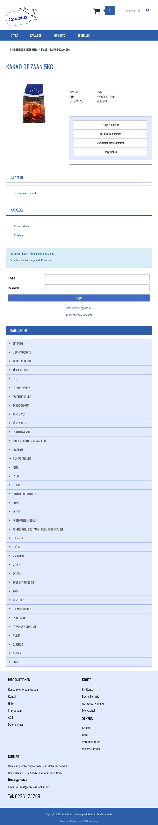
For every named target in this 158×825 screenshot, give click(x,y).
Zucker (17, 653)
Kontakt (12, 696)
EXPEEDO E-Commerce (90, 821)
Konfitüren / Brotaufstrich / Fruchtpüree (38, 529)
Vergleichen (111, 152)
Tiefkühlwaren (21, 387)
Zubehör (18, 235)
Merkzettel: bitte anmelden (110, 143)
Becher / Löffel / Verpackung (30, 441)
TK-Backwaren (21, 432)
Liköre (16, 547)
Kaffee (16, 511)
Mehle (16, 564)
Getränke (18, 343)
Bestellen (83, 35)
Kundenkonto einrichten (79, 315)
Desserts (18, 449)
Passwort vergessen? (79, 308)
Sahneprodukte (22, 361)
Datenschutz (15, 724)
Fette (16, 467)
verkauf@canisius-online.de (32, 787)
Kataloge (35, 35)
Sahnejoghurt (21, 405)
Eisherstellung (22, 226)
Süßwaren (19, 423)
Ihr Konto (59, 35)
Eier (15, 379)
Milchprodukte (22, 352)
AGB (10, 717)
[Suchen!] (148, 10)
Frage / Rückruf (110, 124)
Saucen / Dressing (23, 582)
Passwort (13, 288)
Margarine (19, 556)
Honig (16, 502)
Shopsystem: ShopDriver (69, 821)
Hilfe (11, 703)
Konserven (19, 414)
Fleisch (17, 485)
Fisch (16, 476)
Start (14, 35)
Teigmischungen (22, 609)
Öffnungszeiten (17, 780)
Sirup (16, 591)
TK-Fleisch (19, 618)
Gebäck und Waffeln (24, 494)
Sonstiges (18, 600)
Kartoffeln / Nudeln (24, 520)
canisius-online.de (26, 193)
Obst (15, 662)
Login (11, 278)
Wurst (16, 635)
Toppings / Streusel (24, 626)
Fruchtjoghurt (22, 396)
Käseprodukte (21, 370)
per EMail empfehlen (110, 133)
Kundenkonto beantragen (23, 689)
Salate (17, 573)
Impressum (15, 710)
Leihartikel (19, 538)
